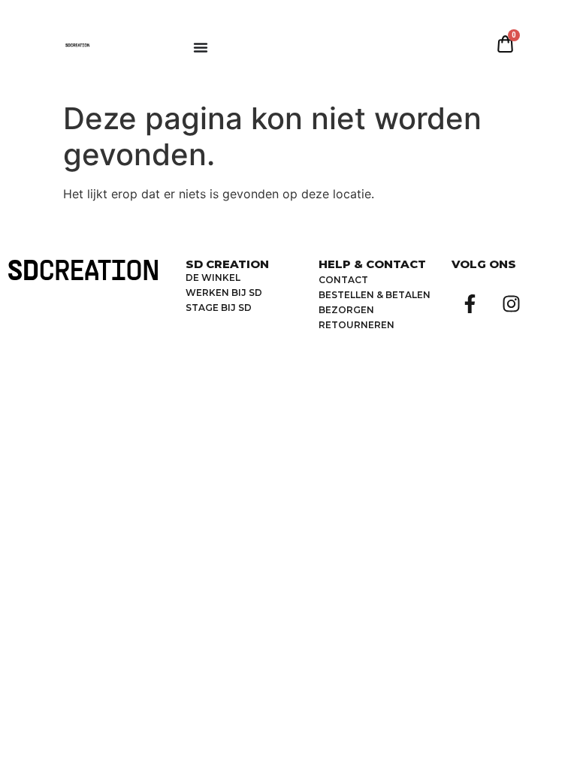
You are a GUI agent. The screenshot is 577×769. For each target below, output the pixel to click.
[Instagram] (511, 303)
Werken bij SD (224, 292)
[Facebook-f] (470, 303)
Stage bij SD (219, 307)
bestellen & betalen (374, 294)
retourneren (356, 324)
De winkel (213, 277)
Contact (343, 279)
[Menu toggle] (200, 47)
